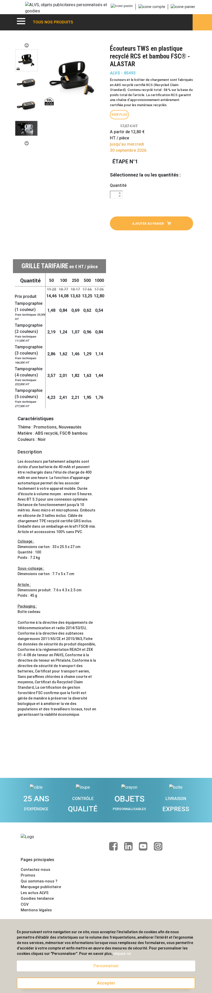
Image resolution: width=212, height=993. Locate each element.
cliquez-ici (122, 954)
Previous (26, 45)
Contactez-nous (35, 869)
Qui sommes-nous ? (39, 881)
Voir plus (119, 114)
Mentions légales (36, 910)
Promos (28, 875)
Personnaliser (106, 965)
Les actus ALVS (35, 892)
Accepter (106, 983)
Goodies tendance (37, 898)
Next (26, 143)
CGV (25, 904)
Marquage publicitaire (41, 887)
